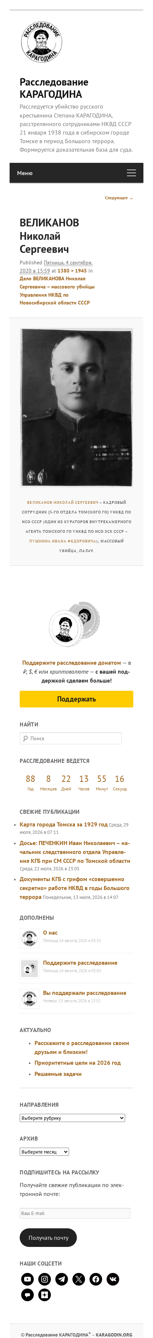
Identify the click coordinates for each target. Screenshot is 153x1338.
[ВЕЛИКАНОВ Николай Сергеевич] (76, 407)
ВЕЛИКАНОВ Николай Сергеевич (62, 502)
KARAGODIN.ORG (114, 1335)
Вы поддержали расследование (84, 992)
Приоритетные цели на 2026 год (78, 1062)
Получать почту (48, 1237)
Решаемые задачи (58, 1073)
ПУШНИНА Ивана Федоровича (62, 541)
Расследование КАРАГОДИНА (54, 87)
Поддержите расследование (80, 962)
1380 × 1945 (72, 270)
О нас (50, 932)
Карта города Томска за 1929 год (64, 824)
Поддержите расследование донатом (71, 662)
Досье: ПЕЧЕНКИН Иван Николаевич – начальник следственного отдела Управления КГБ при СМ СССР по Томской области (75, 851)
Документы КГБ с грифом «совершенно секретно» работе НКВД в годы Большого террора (75, 887)
